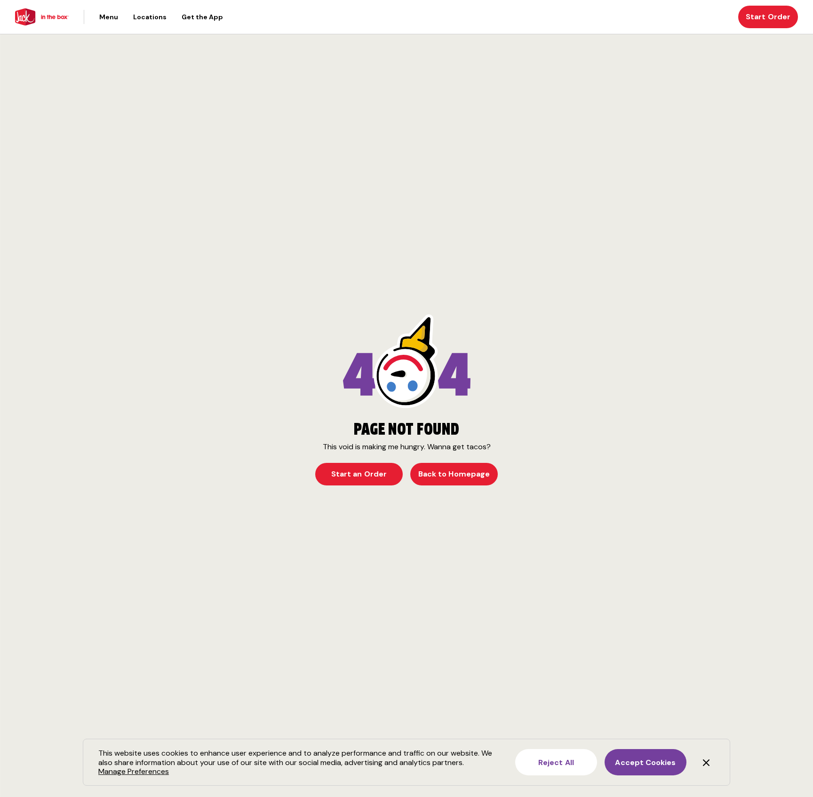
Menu (108, 17)
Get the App (202, 17)
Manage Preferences (133, 771)
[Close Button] (706, 762)
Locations (150, 17)
